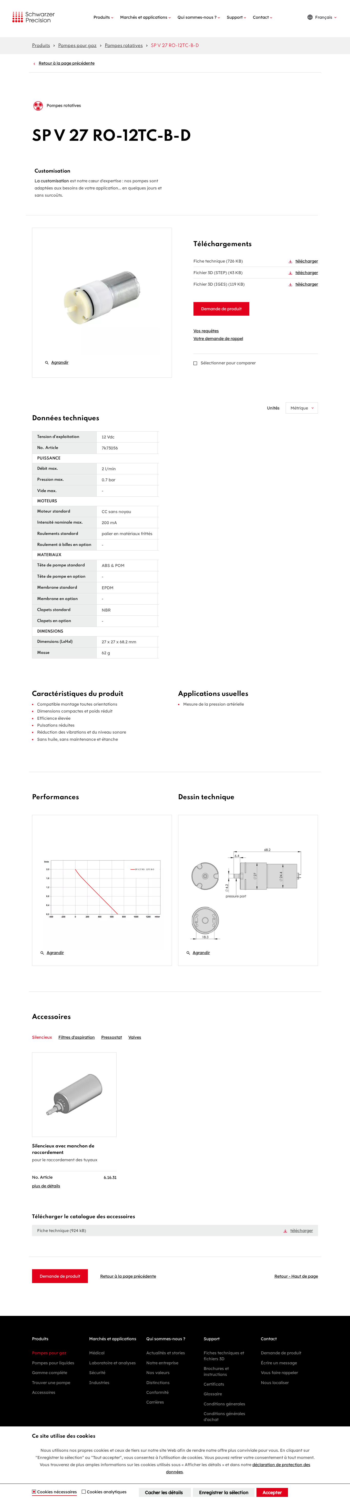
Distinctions (158, 1382)
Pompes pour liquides (53, 1362)
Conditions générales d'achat (224, 1416)
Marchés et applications (143, 17)
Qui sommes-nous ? (197, 17)
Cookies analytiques (107, 1492)
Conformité (157, 1392)
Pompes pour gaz (77, 45)
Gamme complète (49, 1372)
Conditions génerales (224, 1403)
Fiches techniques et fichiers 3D (224, 1355)
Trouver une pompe (51, 1382)
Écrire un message (279, 1362)
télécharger (306, 261)
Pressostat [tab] (111, 1037)
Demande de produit (221, 308)
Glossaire (213, 1393)
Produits (102, 17)
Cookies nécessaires (57, 1492)
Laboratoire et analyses (112, 1362)
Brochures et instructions (216, 1371)
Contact (261, 17)
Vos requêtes (206, 330)
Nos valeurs (158, 1372)
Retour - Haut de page (296, 1276)
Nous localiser (275, 1382)
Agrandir (56, 362)
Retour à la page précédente (67, 63)
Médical (97, 1352)
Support (235, 17)
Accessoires (43, 1392)
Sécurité (97, 1372)
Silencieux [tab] (42, 1037)
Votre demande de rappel (218, 338)
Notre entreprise (162, 1362)
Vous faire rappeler (279, 1372)
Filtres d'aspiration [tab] (76, 1037)
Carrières (155, 1402)
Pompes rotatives (124, 45)
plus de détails (46, 1185)
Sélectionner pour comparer (228, 362)
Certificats (214, 1384)
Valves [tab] (134, 1037)
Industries (99, 1382)
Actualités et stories (165, 1352)
